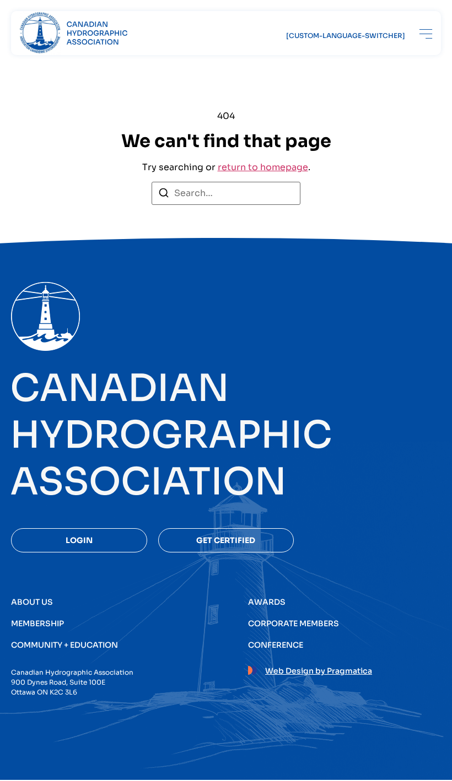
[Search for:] (226, 193)
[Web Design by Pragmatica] (252, 668)
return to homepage (263, 167)
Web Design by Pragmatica (318, 671)
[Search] (163, 195)
